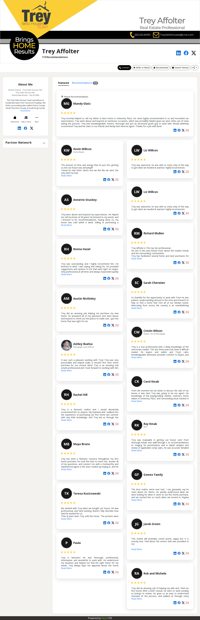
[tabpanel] (125, 349)
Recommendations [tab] (84, 82)
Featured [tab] (63, 82)
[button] (195, 67)
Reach (106, 618)
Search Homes (182, 67)
